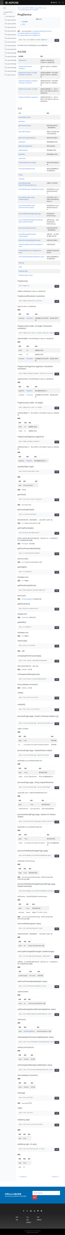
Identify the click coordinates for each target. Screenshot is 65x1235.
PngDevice (36, 9)
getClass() (22, 121)
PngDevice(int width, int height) (28, 89)
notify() (21, 175)
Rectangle (25, 543)
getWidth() (22, 154)
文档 (27, 1220)
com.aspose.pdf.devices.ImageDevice (29, 35)
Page (25, 740)
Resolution (29, 318)
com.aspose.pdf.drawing (11, 23)
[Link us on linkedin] (31, 1211)
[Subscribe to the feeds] (41, 1211)
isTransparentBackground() (27, 168)
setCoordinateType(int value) (27, 228)
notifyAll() (21, 179)
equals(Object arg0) (24, 117)
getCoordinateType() (25, 125)
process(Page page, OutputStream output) (31, 189)
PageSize (29, 390)
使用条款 (32, 1232)
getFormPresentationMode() (27, 138)
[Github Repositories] (38, 1211)
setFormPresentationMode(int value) (29, 240)
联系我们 (36, 1232)
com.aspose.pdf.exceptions (12, 27)
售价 (17, 1220)
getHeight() (22, 142)
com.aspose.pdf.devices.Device (41, 31)
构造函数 (25, 21)
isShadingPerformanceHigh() (27, 162)
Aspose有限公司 (28, 1230)
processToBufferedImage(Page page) (30, 213)
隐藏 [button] (40, 19)
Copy (57, 40)
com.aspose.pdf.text (10, 74)
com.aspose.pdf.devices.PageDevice (29, 33)
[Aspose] (12, 2)
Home (19, 8)
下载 (38, 1217)
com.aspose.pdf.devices (11, 20)
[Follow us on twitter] (27, 1211)
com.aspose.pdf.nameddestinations (14, 38)
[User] (59, 2)
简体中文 (54, 2)
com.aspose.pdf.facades (11, 31)
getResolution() (23, 150)
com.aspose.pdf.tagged (11, 53)
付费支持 (28, 1222)
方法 (23, 24)
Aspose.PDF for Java (40, 8)
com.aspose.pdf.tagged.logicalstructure (15, 56)
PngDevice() (22, 60)
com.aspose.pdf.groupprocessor (13, 34)
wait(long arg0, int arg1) (26, 275)
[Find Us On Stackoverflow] (34, 1211)
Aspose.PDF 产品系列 (28, 8)
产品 (27, 1217)
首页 (17, 1217)
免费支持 (39, 1220)
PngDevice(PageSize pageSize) (28, 97)
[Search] (63, 2)
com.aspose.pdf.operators (12, 42)
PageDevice (23, 1176)
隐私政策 (28, 1232)
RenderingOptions (27, 599)
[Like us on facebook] (24, 1211)
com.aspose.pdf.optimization (12, 45)
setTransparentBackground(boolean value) (31, 256)
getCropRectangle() (24, 131)
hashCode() (22, 158)
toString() (21, 263)
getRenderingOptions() (25, 146)
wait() (20, 267)
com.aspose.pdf (10, 16)
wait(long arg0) (23, 271)
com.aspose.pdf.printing (11, 49)
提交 (35, 1197)
